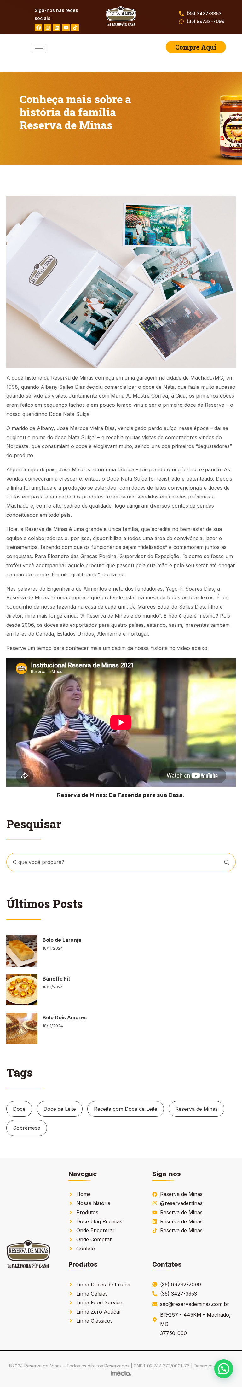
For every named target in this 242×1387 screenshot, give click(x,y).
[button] (223, 1368)
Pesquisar (226, 862)
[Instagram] (47, 27)
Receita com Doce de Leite (125, 1109)
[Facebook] (38, 27)
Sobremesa (26, 1128)
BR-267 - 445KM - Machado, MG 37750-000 (195, 1324)
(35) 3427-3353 (204, 13)
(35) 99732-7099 (205, 21)
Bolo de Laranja (62, 940)
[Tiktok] (75, 27)
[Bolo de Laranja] (21, 951)
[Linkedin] (56, 27)
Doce (19, 1109)
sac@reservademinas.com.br (194, 1304)
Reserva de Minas (196, 1109)
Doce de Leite (59, 1109)
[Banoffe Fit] (21, 989)
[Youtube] (66, 27)
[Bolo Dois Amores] (21, 1028)
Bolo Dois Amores (65, 1017)
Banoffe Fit (56, 979)
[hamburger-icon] (39, 48)
